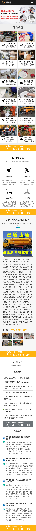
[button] (16, 22)
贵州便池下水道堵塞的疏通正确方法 (15, 392)
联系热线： (15, 329)
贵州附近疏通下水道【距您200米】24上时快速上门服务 (19, 504)
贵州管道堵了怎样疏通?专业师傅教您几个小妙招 (19, 438)
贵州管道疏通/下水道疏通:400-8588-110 (16, 382)
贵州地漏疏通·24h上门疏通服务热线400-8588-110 (18, 481)
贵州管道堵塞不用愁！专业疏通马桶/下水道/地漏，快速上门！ (18, 459)
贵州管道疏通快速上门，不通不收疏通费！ (17, 378)
